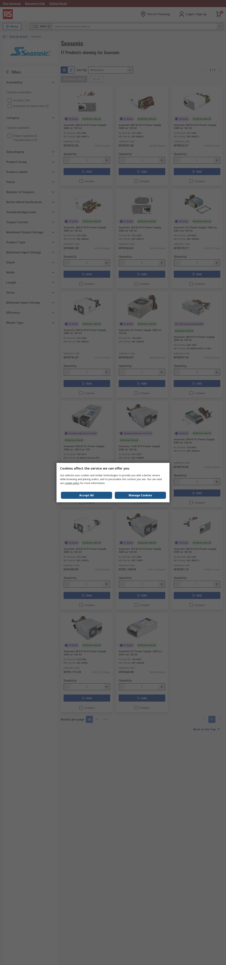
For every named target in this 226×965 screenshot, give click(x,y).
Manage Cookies (140, 495)
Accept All (86, 495)
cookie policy (72, 483)
